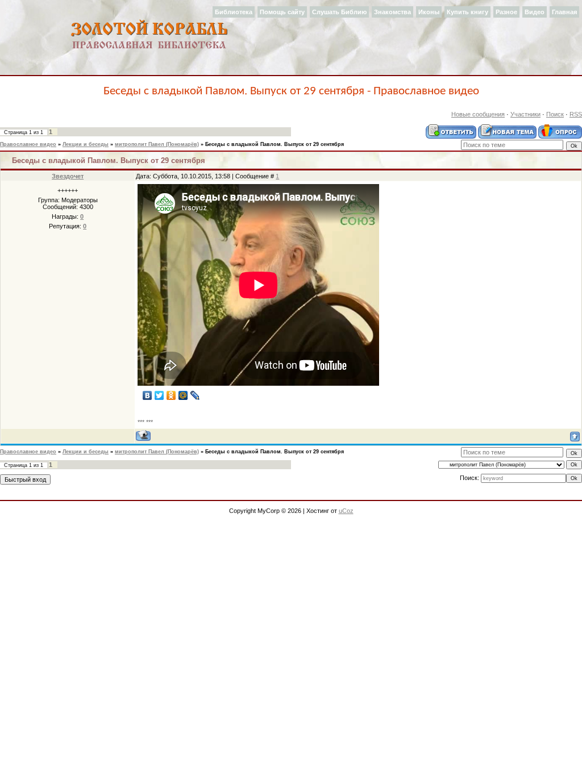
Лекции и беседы (86, 144)
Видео (534, 12)
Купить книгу (467, 12)
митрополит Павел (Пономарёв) (157, 144)
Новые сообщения (478, 114)
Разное (506, 12)
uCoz (346, 510)
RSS (575, 114)
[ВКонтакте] (147, 395)
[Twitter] (159, 395)
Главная (564, 12)
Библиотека (233, 12)
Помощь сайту (282, 12)
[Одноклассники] (171, 395)
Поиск (555, 114)
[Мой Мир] (183, 395)
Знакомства (392, 12)
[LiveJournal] (195, 395)
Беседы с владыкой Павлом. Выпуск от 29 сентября (274, 144)
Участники (525, 114)
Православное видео (28, 144)
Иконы (428, 12)
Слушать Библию (339, 12)
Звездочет (68, 176)
